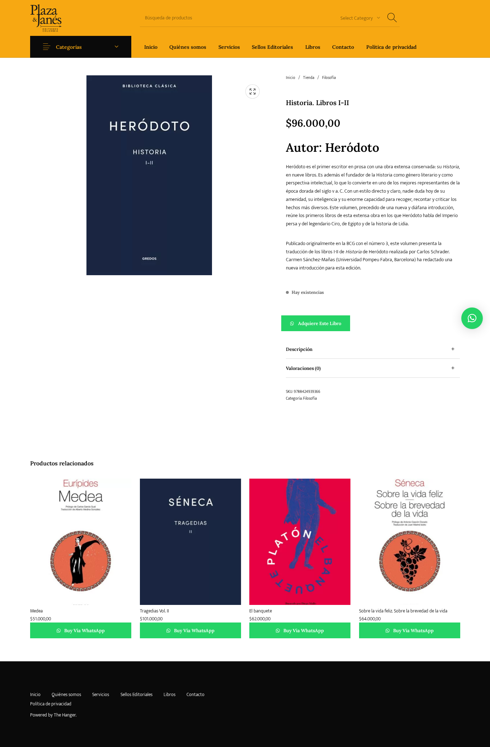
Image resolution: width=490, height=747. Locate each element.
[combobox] (358, 18)
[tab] (373, 349)
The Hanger (65, 715)
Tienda (308, 78)
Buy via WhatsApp (84, 631)
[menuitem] (151, 47)
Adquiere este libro (319, 323)
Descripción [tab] (299, 349)
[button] (373, 323)
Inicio (290, 78)
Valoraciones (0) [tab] (303, 368)
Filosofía (329, 78)
